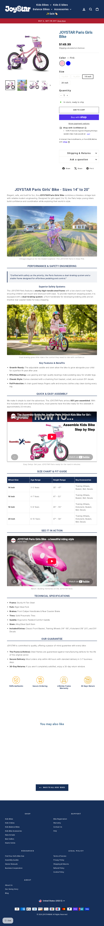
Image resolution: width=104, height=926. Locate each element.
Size (61, 71)
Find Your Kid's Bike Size (14, 856)
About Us (8, 885)
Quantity (65, 90)
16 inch (76, 76)
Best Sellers (9, 839)
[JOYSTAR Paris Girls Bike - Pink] (14, 763)
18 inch (87, 76)
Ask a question (79, 159)
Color (67, 57)
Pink (62, 63)
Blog (7, 893)
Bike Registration (60, 819)
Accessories (61, 9)
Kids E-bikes (60, 4)
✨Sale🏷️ (52, 13)
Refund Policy (58, 868)
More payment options (79, 123)
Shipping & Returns (79, 153)
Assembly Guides (12, 860)
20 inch (65, 83)
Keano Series (10, 843)
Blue (68, 63)
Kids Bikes (42, 4)
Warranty (57, 823)
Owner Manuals (11, 864)
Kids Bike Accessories (13, 831)
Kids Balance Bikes (12, 827)
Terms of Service (59, 856)
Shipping (62, 48)
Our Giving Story (11, 889)
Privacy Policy (58, 860)
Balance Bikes (41, 9)
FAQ (55, 831)
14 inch (65, 76)
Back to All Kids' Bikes (54, 787)
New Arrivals (10, 835)
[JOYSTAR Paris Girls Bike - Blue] (17, 763)
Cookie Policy (58, 872)
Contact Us (57, 827)
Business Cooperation (14, 868)
